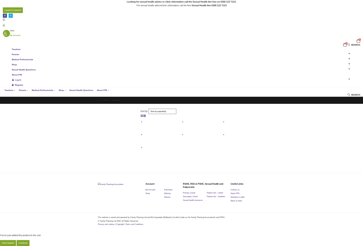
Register (19, 85)
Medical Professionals (22, 59)
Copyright (120, 224)
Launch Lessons (13, 10)
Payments (168, 190)
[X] (11, 16)
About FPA (17, 75)
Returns (167, 197)
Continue (23, 243)
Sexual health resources (193, 200)
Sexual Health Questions (24, 70)
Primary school (189, 193)
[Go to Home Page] (98, 100)
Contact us (235, 190)
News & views (236, 201)
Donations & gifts (238, 197)
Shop (14, 64)
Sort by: (144, 111)
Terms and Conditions (134, 224)
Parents (15, 54)
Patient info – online (215, 193)
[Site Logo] (20, 19)
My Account (150, 190)
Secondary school (190, 196)
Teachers (16, 49)
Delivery (167, 193)
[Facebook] (5, 16)
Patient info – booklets (216, 196)
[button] (353, 45)
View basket (8, 243)
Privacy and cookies (106, 224)
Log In (18, 80)
